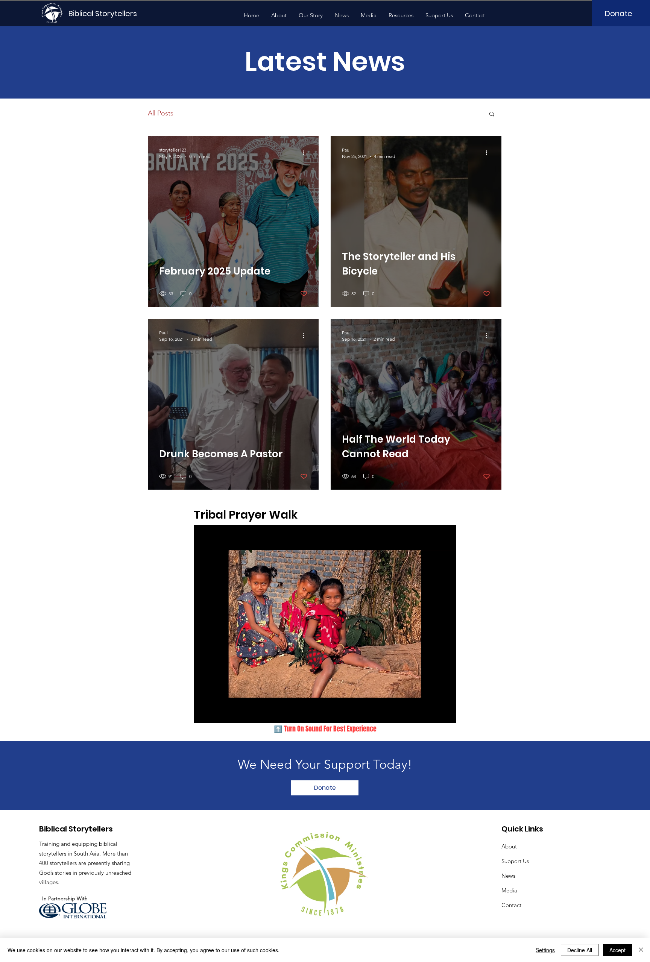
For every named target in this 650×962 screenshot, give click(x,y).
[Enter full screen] (446, 713)
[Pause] (203, 713)
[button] (491, 114)
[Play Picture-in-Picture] (433, 713)
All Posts (160, 113)
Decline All (579, 950)
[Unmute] (216, 713)
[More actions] (306, 152)
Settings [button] (545, 950)
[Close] (640, 950)
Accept (617, 950)
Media (509, 890)
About (509, 846)
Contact (511, 905)
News (508, 875)
